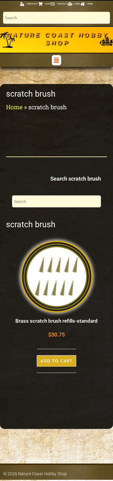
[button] (56, 60)
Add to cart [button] (56, 361)
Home (14, 107)
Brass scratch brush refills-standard (56, 321)
